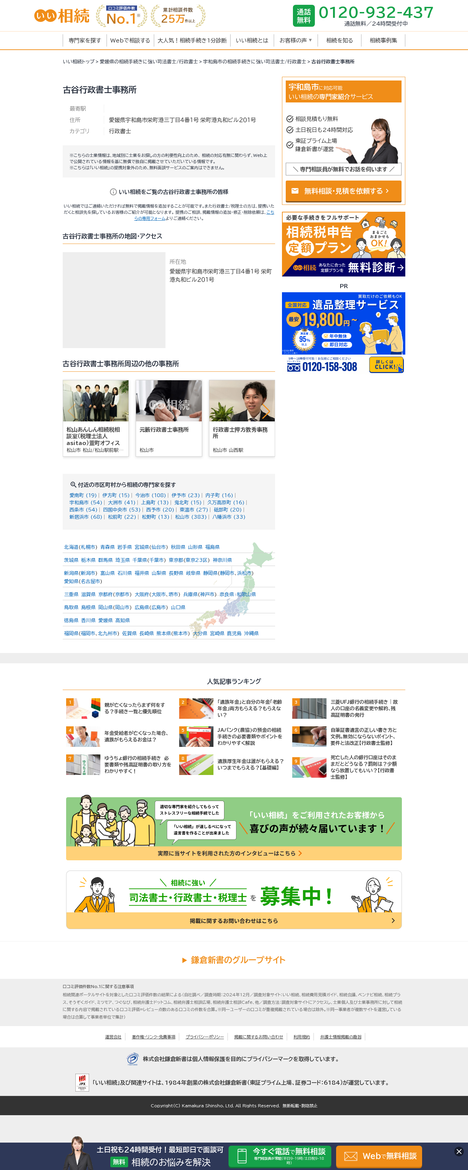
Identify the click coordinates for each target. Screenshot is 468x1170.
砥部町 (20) (228, 509)
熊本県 (164, 633)
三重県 (71, 594)
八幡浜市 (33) (229, 517)
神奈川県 (222, 560)
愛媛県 (105, 620)
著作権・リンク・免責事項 (153, 1037)
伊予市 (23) (186, 495)
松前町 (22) (122, 517)
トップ (79, 61)
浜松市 (244, 573)
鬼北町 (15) (188, 502)
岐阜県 (193, 573)
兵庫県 (190, 594)
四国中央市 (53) (122, 509)
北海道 (71, 547)
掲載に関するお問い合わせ (258, 1037)
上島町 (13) (155, 502)
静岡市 (227, 573)
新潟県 (71, 573)
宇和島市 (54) (86, 502)
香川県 (88, 620)
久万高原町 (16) (226, 502)
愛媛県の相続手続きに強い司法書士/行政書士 (149, 61)
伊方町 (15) (116, 495)
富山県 (107, 573)
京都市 (122, 594)
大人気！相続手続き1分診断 (192, 40)
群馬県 (105, 560)
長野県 (176, 573)
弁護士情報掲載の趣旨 (340, 1037)
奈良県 (227, 594)
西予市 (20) (160, 509)
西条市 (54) (84, 509)
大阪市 (158, 594)
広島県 (142, 607)
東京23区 (197, 560)
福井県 (142, 573)
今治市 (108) (150, 495)
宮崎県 (217, 633)
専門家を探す (85, 40)
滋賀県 (88, 594)
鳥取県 (71, 607)
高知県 (122, 620)
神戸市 (207, 594)
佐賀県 (129, 633)
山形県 (195, 547)
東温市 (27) (194, 509)
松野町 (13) (156, 517)
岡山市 (122, 607)
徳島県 (71, 620)
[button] (266, 411)
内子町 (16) (219, 495)
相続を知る (339, 40)
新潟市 (88, 573)
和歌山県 (246, 594)
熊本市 (180, 633)
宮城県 (142, 547)
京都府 (105, 594)
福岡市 (88, 633)
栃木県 (88, 560)
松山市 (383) (191, 517)
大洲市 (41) (122, 502)
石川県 (125, 573)
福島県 (212, 547)
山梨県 (159, 573)
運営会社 (113, 1037)
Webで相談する (130, 40)
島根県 (88, 607)
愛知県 (71, 581)
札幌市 (88, 547)
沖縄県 (251, 633)
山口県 (178, 607)
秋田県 (178, 547)
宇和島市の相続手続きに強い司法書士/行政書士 (254, 61)
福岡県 (71, 633)
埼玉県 (122, 560)
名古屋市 (90, 581)
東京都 (176, 560)
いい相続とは (252, 40)
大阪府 (142, 594)
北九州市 (107, 633)
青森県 (107, 547)
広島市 (158, 607)
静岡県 (210, 573)
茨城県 (71, 560)
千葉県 (140, 560)
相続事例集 (383, 40)
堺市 (173, 594)
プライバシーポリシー (205, 1037)
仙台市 (158, 547)
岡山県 (105, 607)
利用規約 (302, 1037)
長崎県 (146, 633)
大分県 (200, 633)
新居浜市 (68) (86, 517)
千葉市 (156, 560)
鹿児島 (234, 633)
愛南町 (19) (83, 495)
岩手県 (125, 547)
